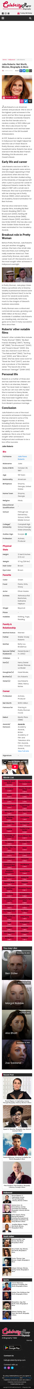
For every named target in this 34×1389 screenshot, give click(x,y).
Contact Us (9, 1355)
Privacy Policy (27, 1378)
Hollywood (11, 60)
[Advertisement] (17, 38)
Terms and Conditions (12, 1378)
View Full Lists (23, 751)
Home (5, 60)
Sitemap (29, 1340)
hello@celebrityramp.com (15, 1360)
